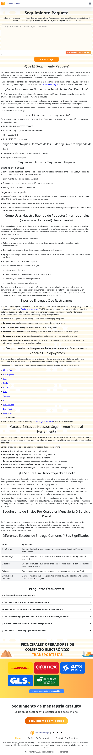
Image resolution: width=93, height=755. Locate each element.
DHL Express (8, 374)
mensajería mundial (44, 421)
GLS (4, 378)
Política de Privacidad (38, 738)
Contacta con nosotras (67, 738)
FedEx (5, 383)
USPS (5, 387)
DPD (5, 400)
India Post (7, 409)
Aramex (6, 396)
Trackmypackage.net (51, 84)
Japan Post (7, 413)
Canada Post (8, 404)
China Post (7, 370)
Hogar (18, 738)
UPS (5, 391)
